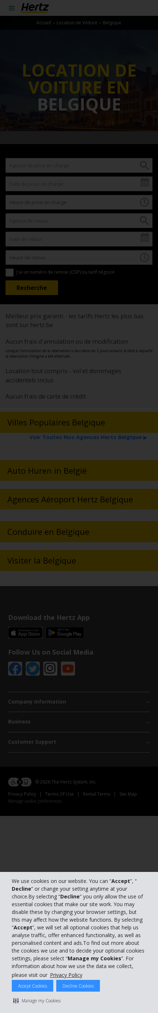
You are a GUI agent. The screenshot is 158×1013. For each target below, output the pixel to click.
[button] (37, 1000)
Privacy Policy (66, 974)
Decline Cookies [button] (78, 986)
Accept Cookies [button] (32, 986)
